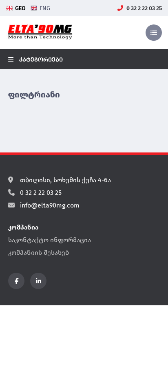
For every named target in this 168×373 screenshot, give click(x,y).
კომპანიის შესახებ (38, 252)
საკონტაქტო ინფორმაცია (49, 240)
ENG (45, 8)
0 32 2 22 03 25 (143, 8)
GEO (20, 8)
